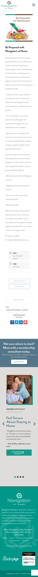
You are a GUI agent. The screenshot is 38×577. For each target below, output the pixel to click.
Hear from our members (17, 453)
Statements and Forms (25, 546)
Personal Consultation (25, 538)
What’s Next (19, 535)
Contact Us (19, 362)
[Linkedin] (21, 322)
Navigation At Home (9, 5)
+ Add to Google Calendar (19, 281)
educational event (17, 310)
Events (11, 538)
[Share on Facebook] (12, 322)
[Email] (25, 322)
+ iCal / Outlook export (19, 286)
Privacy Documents (11, 546)
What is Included (12, 532)
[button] (15, 477)
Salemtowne (15, 540)
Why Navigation (26, 529)
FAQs (5, 538)
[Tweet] (17, 322)
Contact (25, 540)
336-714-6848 (13, 236)
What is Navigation (11, 529)
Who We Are (25, 532)
